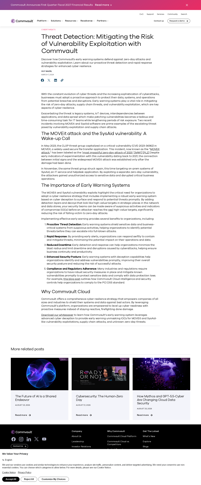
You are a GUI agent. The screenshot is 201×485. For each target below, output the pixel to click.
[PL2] (146, 152)
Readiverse (87, 20)
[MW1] (138, 152)
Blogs (145, 446)
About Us (76, 436)
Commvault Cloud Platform (121, 436)
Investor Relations (81, 446)
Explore (147, 441)
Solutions (56, 20)
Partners (101, 20)
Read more (102, 5)
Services (160, 14)
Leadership (78, 441)
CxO (141, 14)
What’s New (149, 436)
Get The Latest (151, 431)
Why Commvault (116, 431)
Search (184, 14)
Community (173, 14)
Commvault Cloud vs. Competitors (118, 443)
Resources (70, 20)
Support (150, 14)
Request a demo (177, 21)
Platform (41, 20)
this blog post (71, 279)
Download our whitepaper (57, 315)
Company (77, 431)
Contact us (159, 21)
